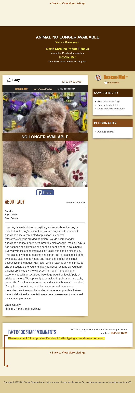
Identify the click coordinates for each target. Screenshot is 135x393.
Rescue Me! (67, 57)
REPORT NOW (119, 333)
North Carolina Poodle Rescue (67, 49)
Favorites (113, 82)
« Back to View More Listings (67, 3)
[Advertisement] (67, 15)
